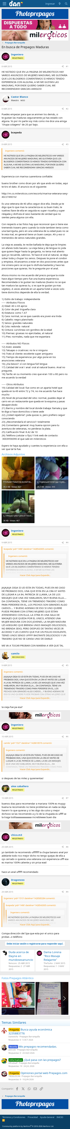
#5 (67, 665)
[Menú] (4, 3)
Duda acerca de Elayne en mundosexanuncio (21, 956)
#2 (67, 108)
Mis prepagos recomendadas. (38, 1046)
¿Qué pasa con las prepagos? (42, 1060)
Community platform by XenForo (28, 1126)
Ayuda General (47, 1117)
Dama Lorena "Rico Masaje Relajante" (52, 956)
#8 (67, 847)
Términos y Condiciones (13, 1117)
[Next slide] (64, 998)
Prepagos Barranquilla (30, 1036)
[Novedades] (59, 4)
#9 (67, 891)
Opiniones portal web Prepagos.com (44, 1073)
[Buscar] (66, 4)
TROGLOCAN (14, 1076)
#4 (67, 542)
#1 (67, 66)
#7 (67, 798)
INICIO (60, 1117)
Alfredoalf (12, 1063)
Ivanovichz (13, 1036)
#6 (67, 736)
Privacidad (33, 1117)
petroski (12, 1049)
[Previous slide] (5, 998)
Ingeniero (17, 54)
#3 (67, 144)
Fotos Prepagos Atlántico (18, 978)
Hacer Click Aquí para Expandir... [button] (35, 575)
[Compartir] (63, 66)
